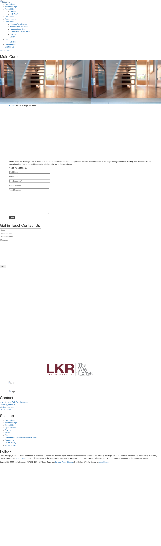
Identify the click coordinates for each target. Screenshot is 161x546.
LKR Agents (9, 16)
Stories (13, 41)
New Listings (10, 4)
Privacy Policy (10, 442)
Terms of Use (10, 445)
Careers (13, 11)
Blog (7, 39)
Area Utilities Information (20, 26)
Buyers (13, 34)
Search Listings (11, 6)
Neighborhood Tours (18, 29)
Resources (9, 21)
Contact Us (9, 47)
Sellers (12, 36)
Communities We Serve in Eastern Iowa (21, 437)
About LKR (9, 9)
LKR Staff (13, 14)
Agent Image (104, 462)
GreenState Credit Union (20, 31)
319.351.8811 (22, 458)
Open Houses (10, 19)
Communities (10, 44)
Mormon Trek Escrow (18, 24)
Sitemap (70, 462)
